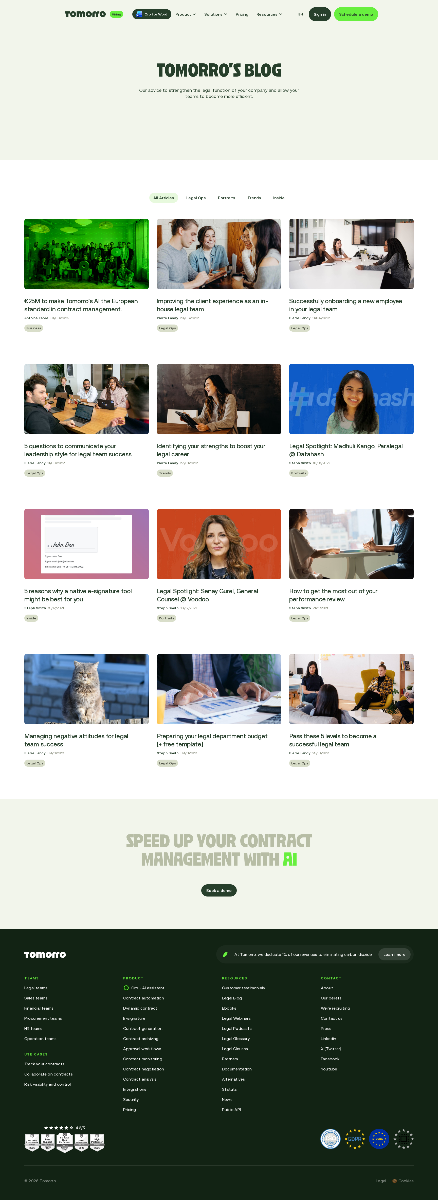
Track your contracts (44, 1064)
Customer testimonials (243, 988)
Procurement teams (43, 1018)
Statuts (229, 1089)
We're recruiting (335, 1008)
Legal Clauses (235, 1048)
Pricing (242, 14)
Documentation (237, 1069)
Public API (231, 1109)
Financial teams (38, 1008)
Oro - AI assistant (148, 988)
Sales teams (35, 998)
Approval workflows (142, 1048)
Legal (381, 1180)
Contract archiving (141, 1038)
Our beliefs (331, 998)
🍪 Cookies (403, 1180)
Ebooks (229, 1008)
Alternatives (233, 1079)
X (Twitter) (331, 1048)
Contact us (331, 1018)
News (227, 1099)
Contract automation (143, 998)
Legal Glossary (236, 1038)
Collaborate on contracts (48, 1074)
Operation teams (40, 1038)
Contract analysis (139, 1079)
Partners (230, 1058)
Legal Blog (232, 998)
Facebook (330, 1058)
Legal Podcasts (237, 1028)
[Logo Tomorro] (85, 14)
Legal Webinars (236, 1018)
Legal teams (35, 988)
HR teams (33, 1028)
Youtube (329, 1069)
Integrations (134, 1089)
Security (131, 1099)
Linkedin (328, 1038)
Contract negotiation (143, 1069)
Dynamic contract (140, 1008)
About (327, 988)
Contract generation (142, 1028)
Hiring (116, 14)
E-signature (134, 1018)
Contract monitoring (142, 1058)
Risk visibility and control (47, 1084)
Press (326, 1028)
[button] (185, 14)
